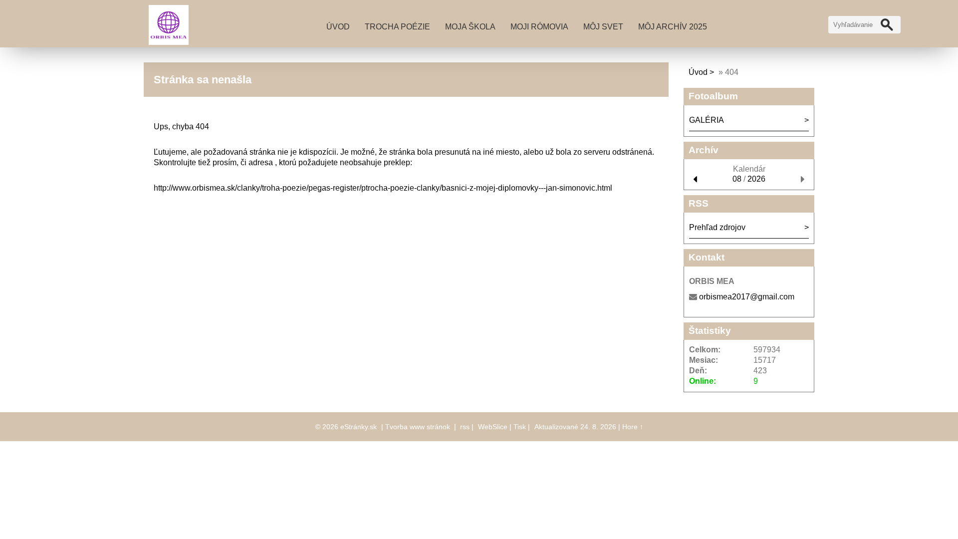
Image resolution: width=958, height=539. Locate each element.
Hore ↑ (632, 427)
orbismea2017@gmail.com (746, 296)
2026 (756, 179)
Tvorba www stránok (417, 427)
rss (465, 427)
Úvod (338, 26)
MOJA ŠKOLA (470, 26)
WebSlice (492, 427)
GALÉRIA (706, 120)
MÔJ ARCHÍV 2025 (672, 26)
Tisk (519, 427)
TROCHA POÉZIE (397, 26)
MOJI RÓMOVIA (539, 26)
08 (736, 179)
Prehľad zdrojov (717, 227)
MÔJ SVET (603, 26)
